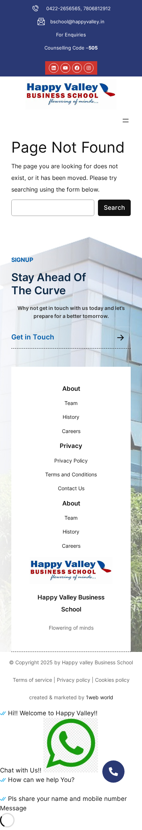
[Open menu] (125, 120)
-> (120, 337)
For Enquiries (71, 35)
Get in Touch (32, 337)
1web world (99, 697)
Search (114, 207)
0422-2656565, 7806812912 (78, 8)
